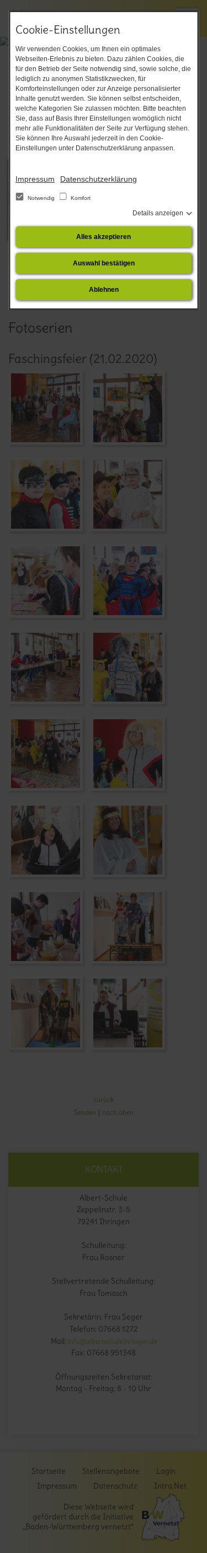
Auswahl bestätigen (104, 263)
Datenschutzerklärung (98, 179)
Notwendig (41, 198)
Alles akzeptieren (103, 237)
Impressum (35, 179)
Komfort (80, 198)
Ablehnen (104, 290)
